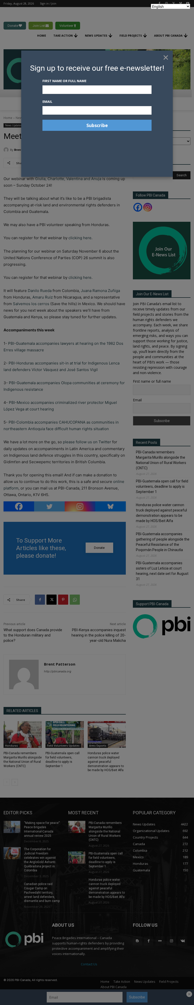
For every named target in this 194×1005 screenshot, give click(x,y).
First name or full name (64, 81)
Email (47, 101)
